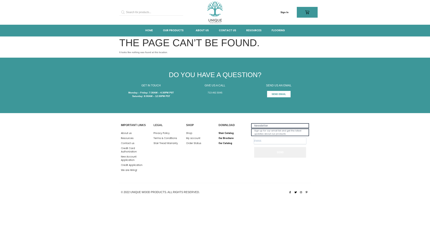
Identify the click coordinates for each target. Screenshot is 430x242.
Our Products (173, 30)
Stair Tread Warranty (166, 143)
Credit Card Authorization (129, 150)
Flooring (278, 30)
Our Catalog (225, 143)
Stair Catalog (226, 133)
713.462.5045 (215, 92)
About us (202, 30)
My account (193, 138)
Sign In (285, 12)
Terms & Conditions (165, 138)
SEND (280, 152)
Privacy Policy (162, 133)
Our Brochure (226, 138)
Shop (189, 133)
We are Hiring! (129, 170)
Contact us (227, 30)
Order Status (193, 143)
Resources (254, 30)
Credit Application (131, 165)
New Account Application (129, 158)
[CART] (307, 12)
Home (149, 30)
